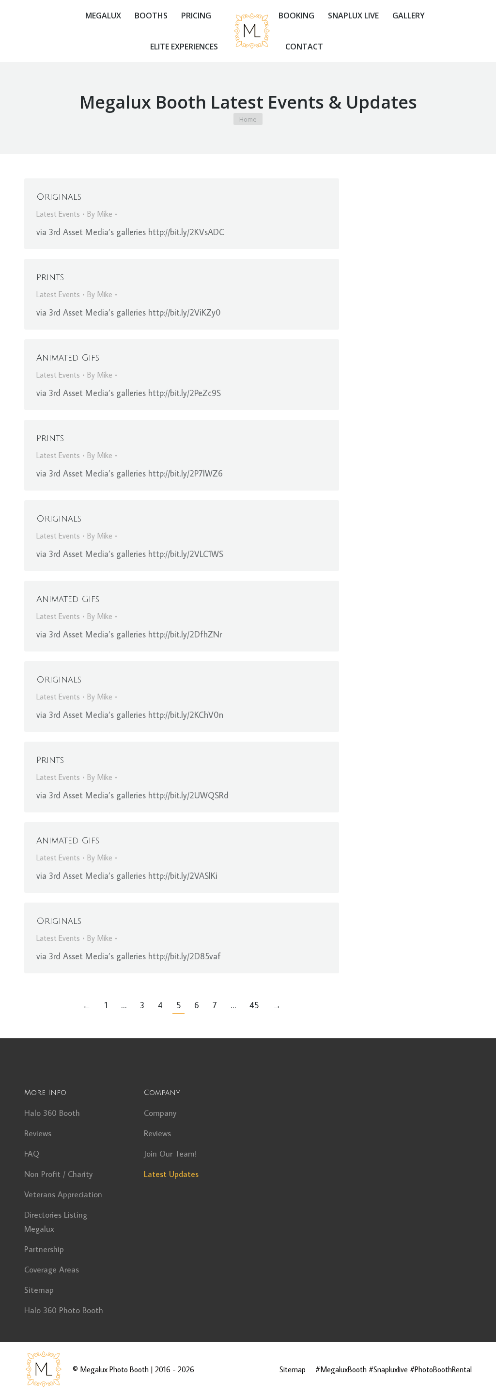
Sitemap (39, 1290)
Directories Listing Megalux (55, 1221)
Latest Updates (171, 1174)
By (99, 214)
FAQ (31, 1153)
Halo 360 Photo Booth (63, 1310)
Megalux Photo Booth (114, 1369)
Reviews (37, 1133)
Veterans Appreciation (63, 1194)
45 (254, 1005)
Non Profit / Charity (58, 1174)
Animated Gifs (67, 358)
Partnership (44, 1249)
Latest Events (58, 214)
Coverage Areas (51, 1269)
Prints (50, 277)
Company (160, 1113)
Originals (58, 197)
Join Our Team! (170, 1153)
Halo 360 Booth (52, 1113)
